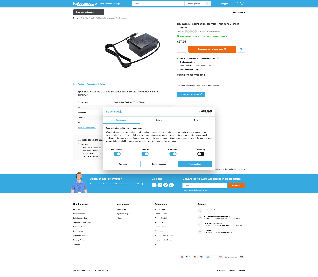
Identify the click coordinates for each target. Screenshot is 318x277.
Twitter (165, 185)
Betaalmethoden (79, 227)
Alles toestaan (195, 164)
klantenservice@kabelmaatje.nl (217, 216)
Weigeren (123, 164)
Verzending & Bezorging (82, 222)
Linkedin (171, 185)
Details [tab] (159, 120)
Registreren (121, 209)
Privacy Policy (78, 240)
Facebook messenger (213, 223)
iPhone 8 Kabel (160, 222)
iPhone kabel (160, 209)
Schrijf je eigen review (190, 94)
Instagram (160, 185)
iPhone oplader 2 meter (164, 235)
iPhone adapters (161, 214)
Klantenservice (238, 12)
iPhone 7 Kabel (160, 227)
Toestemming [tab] (122, 120)
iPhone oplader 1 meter (164, 240)
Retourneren (78, 231)
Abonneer (236, 185)
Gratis (182, 62)
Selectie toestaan (159, 164)
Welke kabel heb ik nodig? (109, 4)
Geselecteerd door (229, 169)
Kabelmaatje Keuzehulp (82, 218)
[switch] (145, 154)
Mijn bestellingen (123, 214)
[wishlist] (236, 3)
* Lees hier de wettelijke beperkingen (195, 190)
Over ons (76, 209)
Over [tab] (196, 120)
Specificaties (78, 84)
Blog (156, 244)
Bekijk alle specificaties (87, 128)
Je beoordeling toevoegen (209, 31)
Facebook (154, 185)
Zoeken (208, 3)
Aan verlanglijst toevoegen (241, 49)
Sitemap (76, 244)
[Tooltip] (218, 58)
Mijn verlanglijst (123, 218)
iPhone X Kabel (161, 218)
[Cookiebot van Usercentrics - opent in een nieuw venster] (201, 111)
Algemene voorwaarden (82, 235)
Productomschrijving (96, 84)
